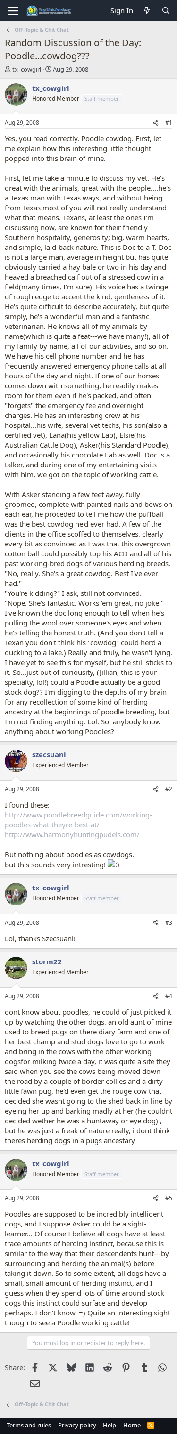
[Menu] (13, 10)
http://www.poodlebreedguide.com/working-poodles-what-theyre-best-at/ (78, 819)
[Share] (156, 123)
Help (109, 1425)
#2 (168, 789)
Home (132, 1425)
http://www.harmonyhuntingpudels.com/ (72, 834)
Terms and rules (29, 1425)
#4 (168, 996)
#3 (168, 923)
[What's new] (147, 10)
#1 (168, 123)
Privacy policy (77, 1425)
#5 (168, 1198)
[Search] (166, 10)
